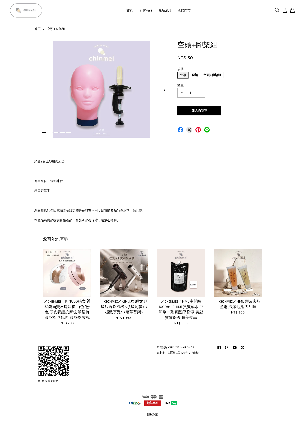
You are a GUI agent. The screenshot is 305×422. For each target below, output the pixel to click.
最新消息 (165, 10)
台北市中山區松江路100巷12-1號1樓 (178, 352)
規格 (180, 69)
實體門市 (184, 10)
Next (163, 90)
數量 (180, 85)
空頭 (183, 75)
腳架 (195, 75)
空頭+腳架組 (212, 75)
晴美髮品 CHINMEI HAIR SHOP (175, 347)
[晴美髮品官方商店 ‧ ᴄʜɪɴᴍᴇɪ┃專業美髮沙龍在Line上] (242, 349)
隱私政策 (152, 414)
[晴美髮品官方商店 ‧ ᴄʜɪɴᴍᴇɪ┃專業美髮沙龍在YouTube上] (234, 349)
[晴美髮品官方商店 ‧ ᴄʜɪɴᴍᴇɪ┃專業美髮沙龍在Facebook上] (219, 349)
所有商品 (145, 10)
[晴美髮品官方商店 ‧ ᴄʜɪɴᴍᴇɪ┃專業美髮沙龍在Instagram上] (226, 349)
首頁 (130, 10)
